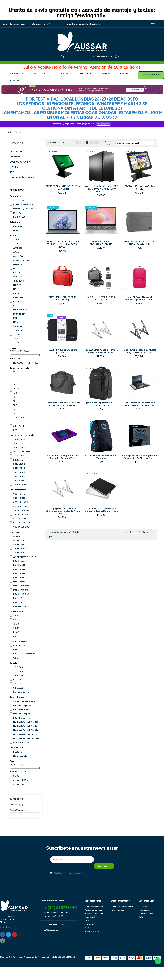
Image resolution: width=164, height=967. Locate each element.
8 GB (15, 619)
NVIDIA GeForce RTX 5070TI (26, 363)
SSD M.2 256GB (20, 506)
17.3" (15, 409)
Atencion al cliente (146, 913)
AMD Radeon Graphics (24, 701)
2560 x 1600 (19, 472)
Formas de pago (118, 910)
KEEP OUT (18, 297)
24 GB (16, 628)
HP (14, 289)
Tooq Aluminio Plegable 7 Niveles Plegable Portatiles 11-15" (101, 351)
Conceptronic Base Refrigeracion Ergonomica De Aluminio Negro (139, 456)
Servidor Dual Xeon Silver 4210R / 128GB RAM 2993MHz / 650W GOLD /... (101, 189)
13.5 (15, 380)
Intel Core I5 (19, 569)
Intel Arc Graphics (22, 705)
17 (138, 532)
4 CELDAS (18, 675)
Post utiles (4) (16, 804)
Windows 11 (18, 658)
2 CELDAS (18, 667)
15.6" (15, 392)
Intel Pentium (19, 606)
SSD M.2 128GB (20, 502)
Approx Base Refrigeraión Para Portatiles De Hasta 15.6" (62, 456)
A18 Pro (17, 536)
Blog (87, 927)
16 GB (16, 623)
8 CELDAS (18, 688)
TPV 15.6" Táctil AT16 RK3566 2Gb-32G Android (63, 187)
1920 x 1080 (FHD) (21, 451)
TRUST (16, 338)
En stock (17, 752)
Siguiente (148, 532)
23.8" (16, 421)
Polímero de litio (21, 692)
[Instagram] (20, 934)
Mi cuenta (142, 906)
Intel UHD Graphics (22, 713)
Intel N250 (18, 602)
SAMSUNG (18, 326)
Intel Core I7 (19, 577)
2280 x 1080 (19, 464)
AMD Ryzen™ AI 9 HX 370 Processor (26, 556)
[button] (154, 24)
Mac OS (17, 649)
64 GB (16, 636)
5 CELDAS (18, 679)
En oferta (17, 226)
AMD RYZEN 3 (19, 540)
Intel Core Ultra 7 (21, 589)
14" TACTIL (18, 388)
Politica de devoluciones (122, 906)
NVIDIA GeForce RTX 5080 (26, 738)
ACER (16, 239)
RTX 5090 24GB (21, 742)
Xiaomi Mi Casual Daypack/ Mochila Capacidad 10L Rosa (139, 298)
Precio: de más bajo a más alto (134, 142)
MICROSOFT (19, 314)
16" (15, 397)
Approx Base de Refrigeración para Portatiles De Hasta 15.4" (139, 404)
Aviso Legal (90, 917)
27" (15, 430)
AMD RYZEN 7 (19, 548)
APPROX (17, 248)
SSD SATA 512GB (21, 527)
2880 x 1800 (19, 480)
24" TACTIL (18, 425)
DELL (15, 268)
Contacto (89, 924)
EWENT (16, 272)
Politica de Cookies (93, 910)
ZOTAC (16, 342)
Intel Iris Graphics (21, 709)
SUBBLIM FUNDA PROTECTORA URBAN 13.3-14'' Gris (139, 242)
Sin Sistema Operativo (24, 653)
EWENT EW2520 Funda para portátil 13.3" (63, 351)
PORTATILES (16, 151)
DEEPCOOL (19, 264)
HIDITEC (17, 285)
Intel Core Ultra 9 (21, 594)
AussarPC (18, 256)
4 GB (15, 615)
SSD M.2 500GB (21, 510)
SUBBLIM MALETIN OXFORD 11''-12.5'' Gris (101, 298)
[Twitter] (8, 934)
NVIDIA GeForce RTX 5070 (26, 730)
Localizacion (144, 910)
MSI (15, 318)
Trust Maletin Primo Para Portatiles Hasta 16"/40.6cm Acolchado (62, 404)
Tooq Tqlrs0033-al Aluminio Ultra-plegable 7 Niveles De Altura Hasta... (63, 511)
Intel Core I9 (19, 581)
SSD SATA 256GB (21, 522)
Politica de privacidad (94, 913)
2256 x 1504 (19, 459)
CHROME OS (19, 645)
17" (14, 401)
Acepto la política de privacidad (67, 873)
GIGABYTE (18, 281)
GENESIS (17, 276)
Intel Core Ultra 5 (21, 585)
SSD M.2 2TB (19, 498)
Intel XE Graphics (21, 718)
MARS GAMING (20, 309)
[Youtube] (14, 934)
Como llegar (5, 927)
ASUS (16, 252)
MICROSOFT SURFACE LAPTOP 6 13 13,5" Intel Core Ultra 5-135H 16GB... (62, 244)
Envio (87, 920)
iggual (16, 293)
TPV (12, 172)
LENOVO (17, 301)
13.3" (15, 376)
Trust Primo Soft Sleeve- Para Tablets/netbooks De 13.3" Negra (101, 509)
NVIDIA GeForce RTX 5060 (26, 726)
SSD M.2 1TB (19, 494)
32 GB (16, 632)
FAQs (140, 917)
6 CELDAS (18, 683)
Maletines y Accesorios (22, 177)
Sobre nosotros (92, 931)
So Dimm (17, 776)
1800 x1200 (18, 443)
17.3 (15, 405)
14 (14, 384)
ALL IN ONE (15, 156)
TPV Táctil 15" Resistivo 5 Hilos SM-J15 (140, 187)
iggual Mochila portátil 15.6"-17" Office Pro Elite (101, 404)
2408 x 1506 (19, 468)
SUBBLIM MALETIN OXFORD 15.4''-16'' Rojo (62, 298)
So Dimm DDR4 (20, 780)
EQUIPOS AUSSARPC (20, 162)
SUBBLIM (17, 330)
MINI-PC (14, 167)
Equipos (17, 143)
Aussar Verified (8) (18, 809)
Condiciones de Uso (94, 906)
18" (15, 413)
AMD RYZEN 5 (19, 544)
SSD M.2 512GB (20, 514)
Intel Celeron (19, 561)
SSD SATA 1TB (20, 518)
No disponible (20, 756)
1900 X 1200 (19, 447)
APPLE (16, 243)
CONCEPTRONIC (21, 260)
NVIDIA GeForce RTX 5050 (26, 722)
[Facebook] (2, 934)
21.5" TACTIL (19, 417)
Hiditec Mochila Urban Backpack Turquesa (101, 456)
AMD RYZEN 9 (19, 552)
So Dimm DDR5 (20, 784)
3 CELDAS (18, 671)
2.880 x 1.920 (19, 439)
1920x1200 (18, 455)
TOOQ (16, 334)
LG (14, 305)
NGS (15, 322)
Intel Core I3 (19, 565)
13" (14, 372)
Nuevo (16, 230)
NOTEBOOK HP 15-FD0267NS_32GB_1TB (101, 242)
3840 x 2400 (19, 484)
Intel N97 (17, 598)
